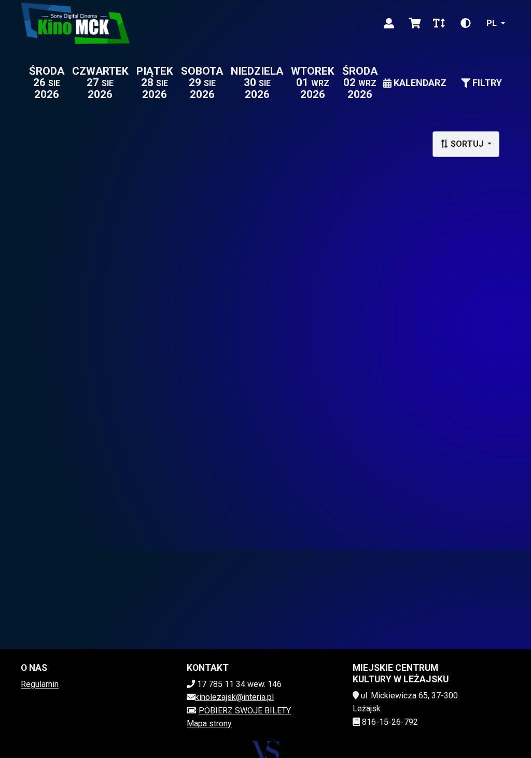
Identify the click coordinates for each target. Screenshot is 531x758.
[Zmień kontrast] (465, 23)
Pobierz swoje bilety (245, 710)
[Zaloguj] (388, 23)
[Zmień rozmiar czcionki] (438, 23)
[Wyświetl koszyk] (414, 23)
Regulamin (40, 684)
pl (491, 23)
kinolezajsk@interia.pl (234, 697)
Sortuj (467, 144)
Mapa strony (209, 723)
